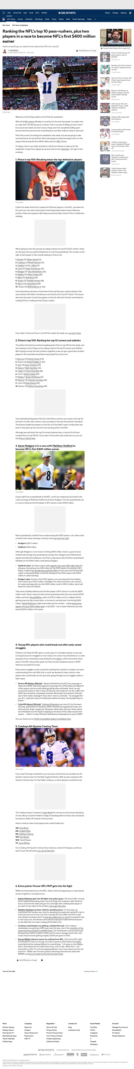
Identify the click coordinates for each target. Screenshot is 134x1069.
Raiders (21, 274)
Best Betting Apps (9, 1036)
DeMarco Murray (26, 834)
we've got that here (58, 906)
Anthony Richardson (50, 704)
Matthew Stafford (62, 446)
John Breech (14, 50)
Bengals (21, 272)
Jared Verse (32, 284)
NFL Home (6, 25)
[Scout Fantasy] (94, 1054)
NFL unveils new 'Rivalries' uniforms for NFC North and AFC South (119, 158)
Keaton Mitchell (35, 683)
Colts (20, 704)
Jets (19, 365)
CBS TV (27, 1039)
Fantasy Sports (8, 1030)
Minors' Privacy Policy (54, 1033)
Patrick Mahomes (29, 603)
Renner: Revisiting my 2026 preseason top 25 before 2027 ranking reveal (120, 94)
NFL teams (29, 122)
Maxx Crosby (32, 274)
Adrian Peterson (25, 899)
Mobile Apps (7, 1041)
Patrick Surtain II (34, 359)
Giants (78, 942)
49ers (19, 278)
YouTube (93, 1027)
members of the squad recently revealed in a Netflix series (50, 929)
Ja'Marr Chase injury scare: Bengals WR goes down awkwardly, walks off (120, 145)
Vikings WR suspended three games (120, 118)
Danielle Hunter (33, 281)
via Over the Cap (61, 538)
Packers (20, 377)
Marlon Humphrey (35, 386)
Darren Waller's (25, 939)
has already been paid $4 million (44, 570)
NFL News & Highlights (20, 25)
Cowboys (21, 262)
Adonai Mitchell (34, 704)
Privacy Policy (51, 1030)
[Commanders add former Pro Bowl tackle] (105, 134)
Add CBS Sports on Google (87, 51)
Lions (20, 269)
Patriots (21, 380)
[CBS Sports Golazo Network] (84, 1050)
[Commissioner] (72, 1054)
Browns (20, 259)
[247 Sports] (30, 1054)
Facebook (93, 1036)
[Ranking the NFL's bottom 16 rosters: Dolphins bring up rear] (105, 70)
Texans (20, 281)
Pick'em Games (8, 1027)
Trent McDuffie (32, 371)
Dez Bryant (24, 837)
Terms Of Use (51, 1027)
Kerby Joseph (29, 374)
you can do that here (45, 851)
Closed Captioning (53, 1037)
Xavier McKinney (33, 377)
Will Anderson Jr (34, 287)
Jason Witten (24, 843)
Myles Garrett (33, 259)
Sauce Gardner (30, 365)
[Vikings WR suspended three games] (105, 121)
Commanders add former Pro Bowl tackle (121, 131)
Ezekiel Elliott (25, 831)
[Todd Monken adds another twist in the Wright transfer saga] (105, 173)
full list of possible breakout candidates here (52, 719)
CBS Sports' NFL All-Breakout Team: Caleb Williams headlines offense (119, 107)
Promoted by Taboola (89, 971)
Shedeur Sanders (25, 910)
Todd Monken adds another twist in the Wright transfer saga (119, 170)
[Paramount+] (58, 1054)
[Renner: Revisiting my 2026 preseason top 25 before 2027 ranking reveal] (105, 95)
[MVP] (84, 1054)
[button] (95, 19)
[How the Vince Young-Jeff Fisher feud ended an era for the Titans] (105, 82)
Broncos (20, 359)
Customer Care (74, 1030)
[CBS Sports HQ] (63, 1050)
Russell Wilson (36, 597)
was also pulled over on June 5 (57, 917)
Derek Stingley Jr (34, 362)
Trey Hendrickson (35, 272)
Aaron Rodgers (26, 446)
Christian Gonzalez (35, 380)
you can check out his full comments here (46, 954)
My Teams (116, 1033)
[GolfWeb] (106, 1055)
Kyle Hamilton (31, 368)
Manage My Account (120, 1027)
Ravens (21, 368)
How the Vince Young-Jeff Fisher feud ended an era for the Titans (121, 80)
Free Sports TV (8, 1033)
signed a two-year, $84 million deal (65, 566)
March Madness (9, 1039)
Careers (27, 1030)
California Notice (52, 1040)
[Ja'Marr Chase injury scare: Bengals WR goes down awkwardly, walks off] (105, 146)
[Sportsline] (45, 1054)
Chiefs (20, 371)
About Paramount (31, 1033)
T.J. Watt (32, 265)
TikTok (92, 1030)
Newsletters (116, 1030)
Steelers (20, 265)
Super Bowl (47, 812)
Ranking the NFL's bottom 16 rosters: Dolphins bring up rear (121, 67)
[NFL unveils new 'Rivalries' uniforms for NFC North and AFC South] (105, 159)
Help (70, 1027)
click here (65, 149)
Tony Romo (24, 828)
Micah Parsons (34, 262)
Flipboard (94, 1044)
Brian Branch (30, 383)
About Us (28, 1027)
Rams (20, 284)
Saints (58, 659)
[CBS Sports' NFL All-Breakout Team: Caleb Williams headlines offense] (105, 108)
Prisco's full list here (27, 438)
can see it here (75, 333)
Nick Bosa (30, 278)
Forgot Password (118, 1036)
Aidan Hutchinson (32, 269)
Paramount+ (29, 1036)
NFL (59, 141)
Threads (93, 1041)
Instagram (94, 1033)
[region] (115, 38)
